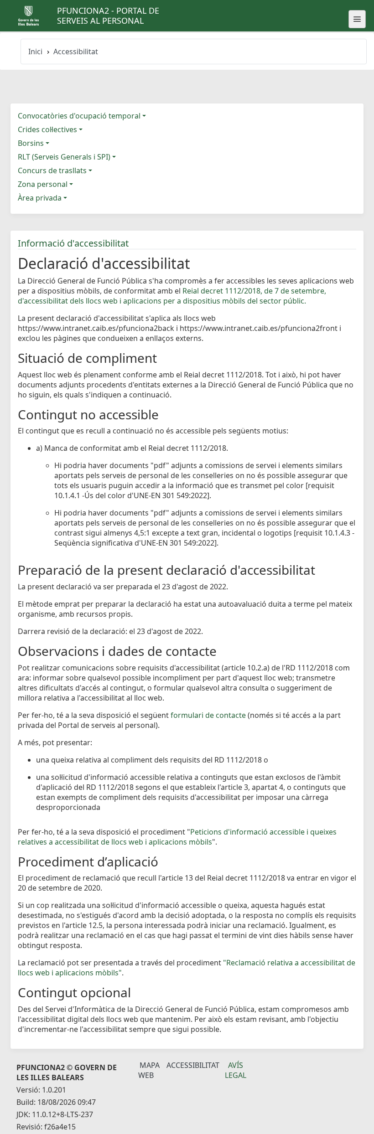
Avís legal (235, 1070)
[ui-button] (357, 19)
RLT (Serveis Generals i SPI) (64, 157)
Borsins (31, 143)
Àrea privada (40, 198)
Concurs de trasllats (52, 170)
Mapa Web (149, 1070)
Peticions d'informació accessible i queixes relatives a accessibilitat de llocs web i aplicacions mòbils (177, 837)
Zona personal (43, 184)
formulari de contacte (208, 715)
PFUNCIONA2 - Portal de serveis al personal (108, 15)
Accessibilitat (192, 1065)
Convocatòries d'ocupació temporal (79, 116)
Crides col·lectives (47, 129)
